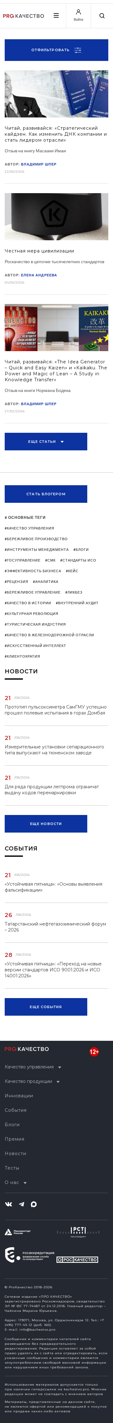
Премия (14, 1139)
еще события (46, 1007)
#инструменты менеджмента (37, 549)
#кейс (72, 571)
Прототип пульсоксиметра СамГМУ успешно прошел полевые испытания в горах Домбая (56, 710)
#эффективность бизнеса (33, 571)
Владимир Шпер (38, 164)
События (16, 1110)
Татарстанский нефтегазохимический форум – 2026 (55, 927)
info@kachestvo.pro (37, 1330)
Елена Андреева (39, 275)
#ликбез (74, 592)
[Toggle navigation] (55, 15)
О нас (12, 1182)
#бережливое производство (36, 539)
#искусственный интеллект (35, 646)
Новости (15, 1153)
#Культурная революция (31, 613)
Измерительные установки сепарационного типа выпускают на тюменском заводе (54, 750)
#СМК (50, 560)
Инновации (19, 1096)
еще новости (46, 824)
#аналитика (45, 581)
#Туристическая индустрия (35, 624)
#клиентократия (22, 656)
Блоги (12, 1124)
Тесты (12, 1168)
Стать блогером (45, 494)
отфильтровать (51, 50)
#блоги (81, 549)
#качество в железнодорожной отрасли (49, 635)
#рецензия (16, 581)
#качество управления (29, 528)
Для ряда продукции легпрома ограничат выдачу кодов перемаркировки (52, 790)
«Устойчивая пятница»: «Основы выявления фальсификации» (53, 887)
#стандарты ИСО (78, 560)
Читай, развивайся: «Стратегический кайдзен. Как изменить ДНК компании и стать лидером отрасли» (56, 134)
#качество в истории (28, 603)
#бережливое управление (33, 592)
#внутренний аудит (77, 603)
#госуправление (22, 560)
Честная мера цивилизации (39, 251)
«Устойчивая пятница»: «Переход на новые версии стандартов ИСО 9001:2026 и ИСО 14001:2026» (53, 970)
